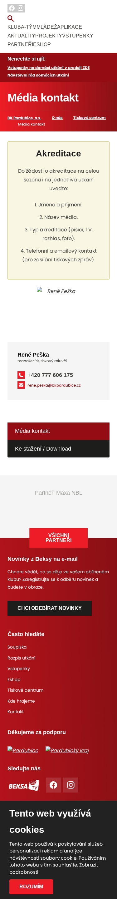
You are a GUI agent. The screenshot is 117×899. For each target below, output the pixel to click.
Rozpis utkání (21, 658)
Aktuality (21, 35)
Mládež (47, 27)
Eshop (42, 44)
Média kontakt (32, 431)
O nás (57, 117)
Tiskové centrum (89, 117)
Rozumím (31, 886)
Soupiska (17, 647)
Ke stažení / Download (43, 449)
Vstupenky (77, 35)
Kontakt (15, 712)
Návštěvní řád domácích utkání (38, 75)
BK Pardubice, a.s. (24, 118)
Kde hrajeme (21, 701)
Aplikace (69, 27)
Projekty (48, 35)
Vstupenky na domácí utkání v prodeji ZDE (48, 67)
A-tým (29, 27)
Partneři (20, 44)
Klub (14, 27)
